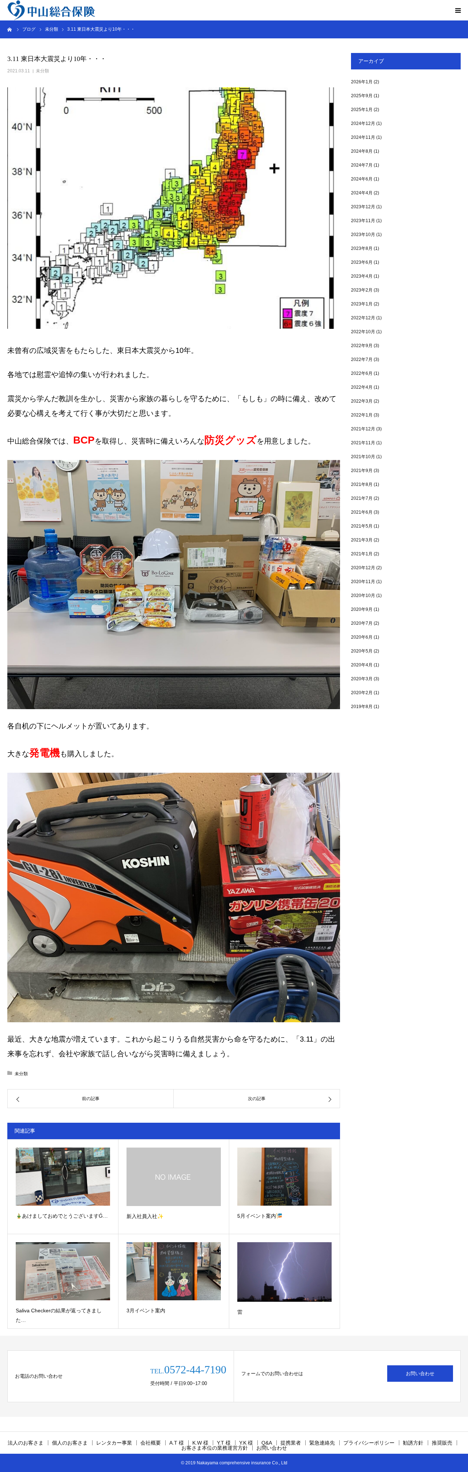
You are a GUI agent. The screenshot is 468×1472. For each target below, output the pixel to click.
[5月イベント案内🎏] (284, 1177)
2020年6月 (362, 637)
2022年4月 (362, 387)
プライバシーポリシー (369, 1442)
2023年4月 (362, 276)
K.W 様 (200, 1442)
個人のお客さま (70, 1442)
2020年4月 (362, 664)
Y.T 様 (224, 1442)
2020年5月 (362, 651)
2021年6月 (362, 512)
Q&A (266, 1442)
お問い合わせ (420, 1373)
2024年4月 (362, 192)
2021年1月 (362, 553)
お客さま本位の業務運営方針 (214, 1447)
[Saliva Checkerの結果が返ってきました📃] (63, 1271)
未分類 (42, 70)
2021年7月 (362, 498)
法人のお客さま (26, 1442)
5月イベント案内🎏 (259, 1216)
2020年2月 (362, 692)
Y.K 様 (246, 1442)
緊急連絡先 (322, 1442)
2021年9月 (362, 470)
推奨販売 (442, 1442)
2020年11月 (363, 581)
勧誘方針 (413, 1442)
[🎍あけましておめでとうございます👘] (63, 1177)
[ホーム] (9, 29)
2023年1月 (362, 304)
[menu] (458, 10)
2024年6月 (362, 179)
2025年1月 (362, 109)
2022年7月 (362, 359)
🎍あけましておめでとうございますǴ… (62, 1216)
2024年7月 (362, 165)
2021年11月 (363, 442)
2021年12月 (363, 428)
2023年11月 (363, 220)
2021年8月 (362, 484)
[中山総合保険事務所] (51, 10)
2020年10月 (363, 595)
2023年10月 (363, 234)
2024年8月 (362, 151)
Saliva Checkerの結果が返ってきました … (59, 1315)
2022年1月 (362, 415)
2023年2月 (362, 290)
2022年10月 (363, 331)
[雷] (284, 1272)
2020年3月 (362, 678)
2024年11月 (363, 137)
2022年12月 (363, 317)
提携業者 (290, 1442)
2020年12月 (363, 567)
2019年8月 (362, 706)
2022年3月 (362, 401)
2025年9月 (362, 95)
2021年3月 (362, 540)
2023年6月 (362, 262)
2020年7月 (362, 623)
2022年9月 (362, 345)
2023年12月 (363, 206)
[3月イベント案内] (174, 1271)
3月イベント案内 (146, 1310)
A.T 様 (176, 1442)
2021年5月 (362, 526)
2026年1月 (362, 81)
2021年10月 (363, 456)
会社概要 (150, 1442)
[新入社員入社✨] (174, 1177)
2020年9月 (362, 609)
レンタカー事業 (114, 1442)
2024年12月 (363, 123)
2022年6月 (362, 373)
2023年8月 (362, 248)
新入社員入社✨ (145, 1216)
